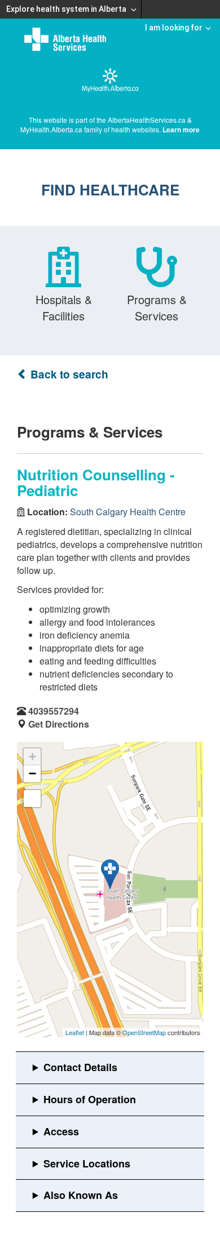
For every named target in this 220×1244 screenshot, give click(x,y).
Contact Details (80, 1067)
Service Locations (86, 1163)
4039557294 (53, 711)
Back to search (68, 374)
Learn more (181, 129)
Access (61, 1131)
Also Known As (80, 1195)
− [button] (32, 773)
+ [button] (32, 757)
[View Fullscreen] (32, 798)
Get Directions (58, 723)
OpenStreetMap (144, 1032)
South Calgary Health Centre (128, 511)
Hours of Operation (89, 1099)
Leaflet (74, 1032)
